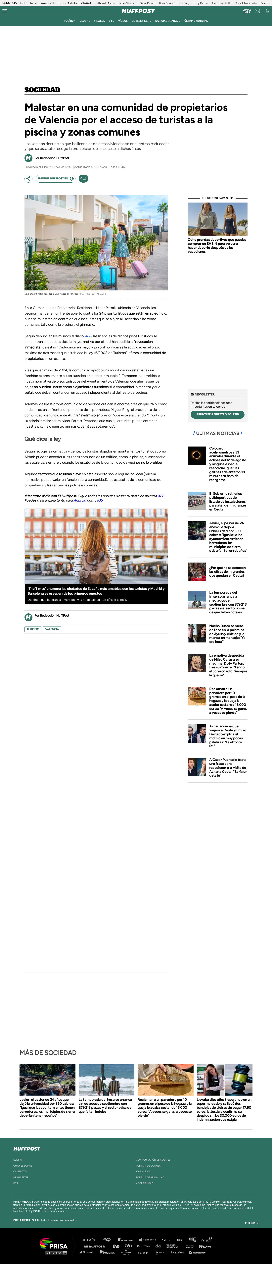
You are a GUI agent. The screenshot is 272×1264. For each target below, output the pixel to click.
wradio (129, 1245)
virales (99, 21)
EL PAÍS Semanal (174, 1245)
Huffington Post (96, 1245)
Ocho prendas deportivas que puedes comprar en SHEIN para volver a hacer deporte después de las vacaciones (217, 245)
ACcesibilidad (144, 1183)
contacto (19, 1171)
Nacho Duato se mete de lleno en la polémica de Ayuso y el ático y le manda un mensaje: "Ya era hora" (227, 634)
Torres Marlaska (68, 3)
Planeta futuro (189, 1245)
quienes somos (22, 1165)
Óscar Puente (147, 3)
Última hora (247, 11)
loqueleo (179, 1251)
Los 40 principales (109, 1239)
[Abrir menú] (4, 11)
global (85, 21)
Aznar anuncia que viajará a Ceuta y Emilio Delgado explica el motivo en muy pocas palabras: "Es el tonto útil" (227, 736)
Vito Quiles (87, 3)
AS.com (179, 1239)
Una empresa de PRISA (55, 1243)
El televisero (142, 21)
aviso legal (143, 1171)
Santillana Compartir (149, 1239)
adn (192, 1239)
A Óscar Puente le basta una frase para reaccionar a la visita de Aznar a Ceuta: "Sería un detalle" (228, 767)
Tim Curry (184, 3)
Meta (23, 3)
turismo (33, 629)
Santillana (128, 1239)
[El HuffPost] (138, 11)
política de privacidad (150, 1177)
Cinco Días (145, 1245)
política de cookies (148, 1165)
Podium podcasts (127, 1251)
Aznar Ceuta (48, 3)
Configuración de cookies (153, 1159)
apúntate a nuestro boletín (217, 414)
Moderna (107, 1251)
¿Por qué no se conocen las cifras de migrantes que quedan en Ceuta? (227, 572)
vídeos (123, 21)
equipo (17, 1159)
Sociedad (42, 90)
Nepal (33, 3)
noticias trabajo (167, 21)
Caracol (207, 1239)
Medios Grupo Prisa (55, 1252)
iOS (100, 500)
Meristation (198, 1251)
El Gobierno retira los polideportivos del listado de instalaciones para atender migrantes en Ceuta (227, 501)
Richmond (88, 1251)
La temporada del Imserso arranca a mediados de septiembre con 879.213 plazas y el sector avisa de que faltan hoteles (228, 602)
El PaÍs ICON (144, 1251)
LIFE (111, 21)
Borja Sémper (167, 3)
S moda (161, 1251)
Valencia (52, 629)
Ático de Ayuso (106, 3)
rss (15, 1183)
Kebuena (203, 1245)
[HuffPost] (26, 1148)
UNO (118, 1245)
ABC (88, 336)
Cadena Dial (160, 1245)
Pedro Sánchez (127, 3)
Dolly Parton (200, 3)
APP (161, 496)
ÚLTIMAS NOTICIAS (196, 21)
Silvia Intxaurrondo (245, 3)
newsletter (21, 1177)
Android (79, 500)
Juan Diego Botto (221, 3)
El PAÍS (90, 1239)
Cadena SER (166, 1239)
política (69, 21)
